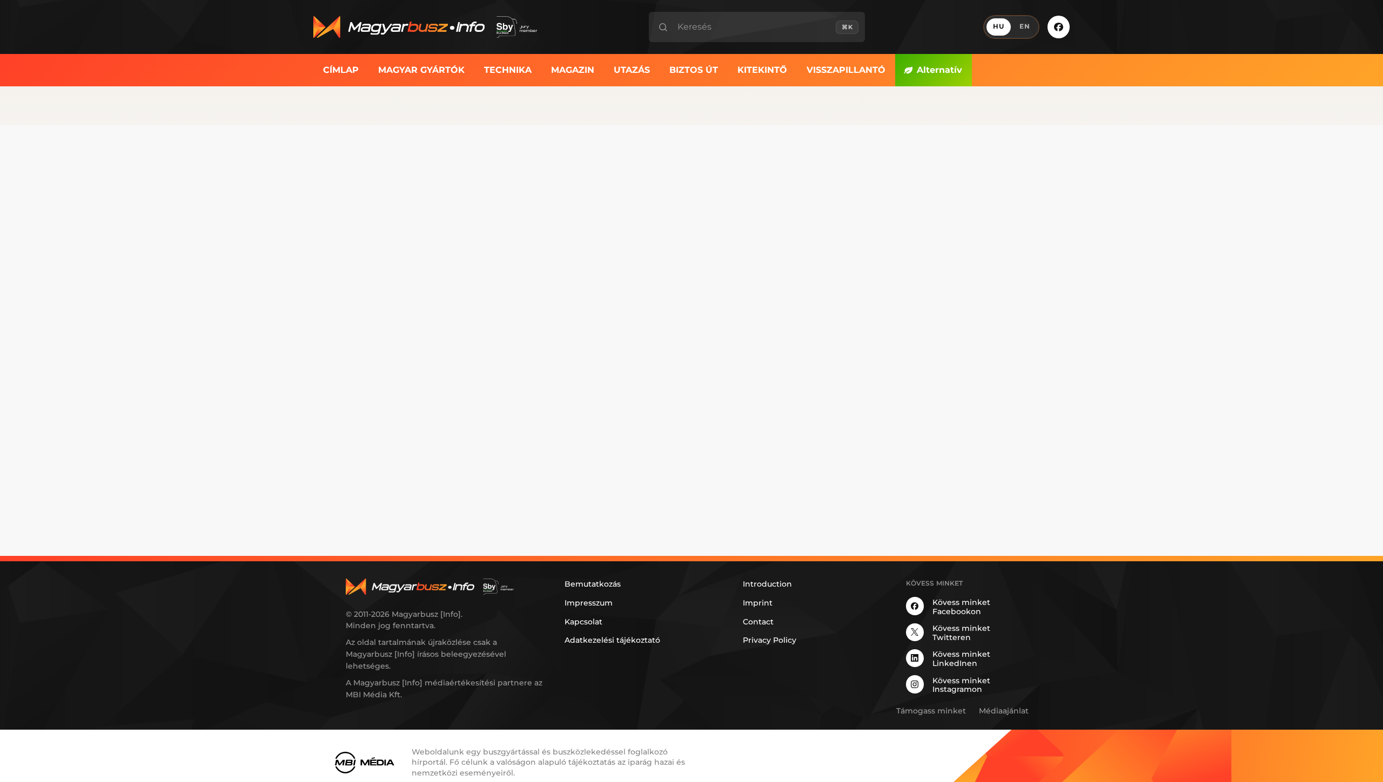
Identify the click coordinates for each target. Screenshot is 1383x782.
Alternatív (939, 70)
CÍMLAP (341, 70)
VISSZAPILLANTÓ (846, 70)
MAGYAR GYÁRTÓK (421, 70)
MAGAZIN (572, 70)
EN (1024, 26)
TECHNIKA (508, 70)
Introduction (767, 584)
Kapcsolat (583, 622)
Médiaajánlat (1004, 711)
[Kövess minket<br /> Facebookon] (1059, 27)
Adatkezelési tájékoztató (612, 640)
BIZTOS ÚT (693, 70)
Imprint (758, 603)
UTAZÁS (632, 70)
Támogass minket (931, 711)
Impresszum (589, 603)
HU (998, 26)
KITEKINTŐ (762, 70)
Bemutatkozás (593, 584)
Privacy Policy (769, 640)
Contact (758, 622)
